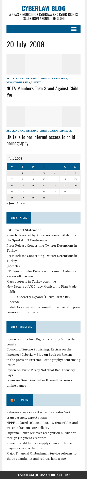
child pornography (53, 78)
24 (44, 191)
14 (12, 185)
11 (54, 179)
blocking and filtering (22, 78)
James (10, 380)
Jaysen (11, 339)
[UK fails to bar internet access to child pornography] (43, 124)
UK (70, 130)
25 (54, 191)
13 (75, 179)
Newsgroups (15, 82)
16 (33, 185)
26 (65, 191)
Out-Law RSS (21, 400)
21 (12, 191)
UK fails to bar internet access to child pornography (40, 140)
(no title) (13, 266)
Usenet (36, 82)
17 (44, 185)
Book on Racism (60, 354)
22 (22, 191)
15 (22, 185)
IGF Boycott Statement (23, 230)
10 (44, 179)
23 (33, 191)
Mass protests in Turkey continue (31, 281)
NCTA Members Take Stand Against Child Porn (42, 91)
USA (27, 82)
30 (33, 197)
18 (54, 185)
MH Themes (64, 475)
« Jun (10, 203)
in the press (15, 359)
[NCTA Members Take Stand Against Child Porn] (43, 71)
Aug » (20, 203)
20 (75, 185)
